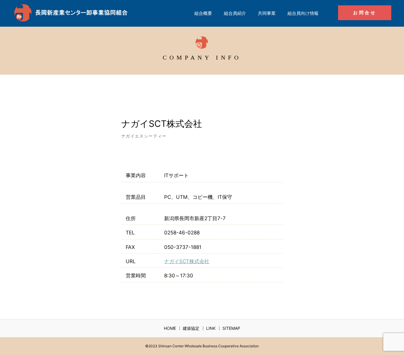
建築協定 (191, 328)
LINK (211, 328)
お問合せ (364, 12)
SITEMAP (231, 328)
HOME (170, 328)
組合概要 (203, 13)
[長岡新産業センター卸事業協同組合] (72, 13)
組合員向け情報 (303, 13)
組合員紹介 (235, 13)
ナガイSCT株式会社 (186, 261)
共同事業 (267, 13)
